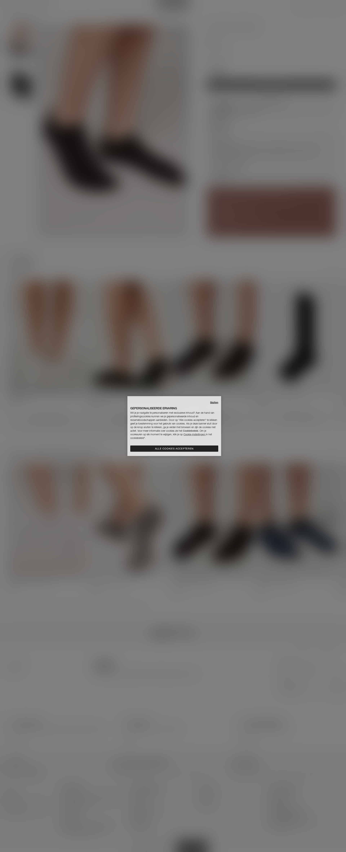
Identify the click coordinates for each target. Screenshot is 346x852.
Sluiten (214, 402)
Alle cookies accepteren (174, 448)
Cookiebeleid (190, 430)
